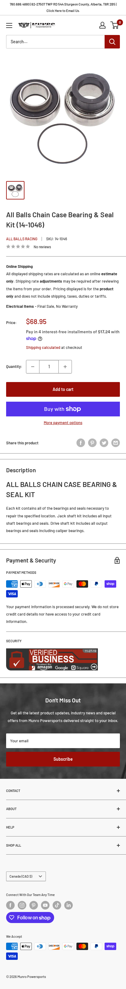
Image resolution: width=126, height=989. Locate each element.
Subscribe (63, 759)
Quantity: (14, 366)
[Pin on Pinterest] (92, 442)
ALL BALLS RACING (21, 239)
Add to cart (63, 389)
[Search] (112, 41)
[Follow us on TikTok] (57, 905)
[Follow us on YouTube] (45, 905)
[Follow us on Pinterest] (33, 905)
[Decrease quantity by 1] (32, 366)
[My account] (102, 25)
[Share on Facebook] (80, 442)
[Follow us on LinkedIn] (68, 905)
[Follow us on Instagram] (22, 905)
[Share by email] (115, 442)
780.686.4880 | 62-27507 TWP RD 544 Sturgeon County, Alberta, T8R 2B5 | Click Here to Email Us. (63, 7)
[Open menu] (9, 25)
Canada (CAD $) (20, 876)
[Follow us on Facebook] (10, 905)
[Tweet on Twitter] (104, 442)
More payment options (63, 422)
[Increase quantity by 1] (65, 366)
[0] (115, 25)
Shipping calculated (43, 347)
